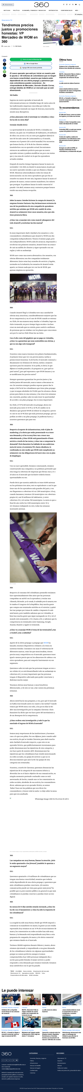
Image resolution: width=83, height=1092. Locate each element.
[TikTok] (70, 4)
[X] (73, 4)
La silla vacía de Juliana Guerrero (69, 83)
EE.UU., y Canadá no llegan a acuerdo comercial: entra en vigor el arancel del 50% (70, 100)
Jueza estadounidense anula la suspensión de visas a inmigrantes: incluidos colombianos (70, 90)
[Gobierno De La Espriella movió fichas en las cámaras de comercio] (11, 999)
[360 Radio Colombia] (41, 4)
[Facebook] (64, 4)
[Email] (4, 75)
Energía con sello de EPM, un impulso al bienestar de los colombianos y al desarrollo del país (70, 149)
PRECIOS (37, 973)
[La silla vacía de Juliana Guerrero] (51, 999)
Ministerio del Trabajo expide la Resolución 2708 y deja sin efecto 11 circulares (31, 1034)
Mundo (61, 87)
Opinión (61, 81)
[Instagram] (67, 4)
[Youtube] (76, 4)
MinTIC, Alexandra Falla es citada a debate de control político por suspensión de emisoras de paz (70, 75)
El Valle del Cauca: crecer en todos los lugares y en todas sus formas (69, 115)
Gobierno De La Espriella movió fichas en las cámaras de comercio (70, 67)
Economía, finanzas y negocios (67, 64)
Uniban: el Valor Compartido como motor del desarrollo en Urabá (69, 123)
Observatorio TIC (7, 20)
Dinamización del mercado (41, 971)
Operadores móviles (28, 973)
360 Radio (18, 46)
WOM (46, 643)
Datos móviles (27, 971)
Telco (43, 973)
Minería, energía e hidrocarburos (71, 1030)
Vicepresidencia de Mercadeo (19, 975)
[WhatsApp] (4, 71)
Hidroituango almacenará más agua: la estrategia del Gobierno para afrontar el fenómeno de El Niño (71, 1035)
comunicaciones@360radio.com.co (16, 1064)
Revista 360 (62, 112)
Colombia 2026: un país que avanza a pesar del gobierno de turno (70, 130)
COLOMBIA (18, 971)
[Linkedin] (4, 68)
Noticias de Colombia (28, 1030)
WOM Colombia (33, 975)
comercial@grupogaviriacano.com (11, 1069)
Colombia (61, 72)
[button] (79, 5)
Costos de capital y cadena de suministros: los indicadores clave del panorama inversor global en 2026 (69, 139)
